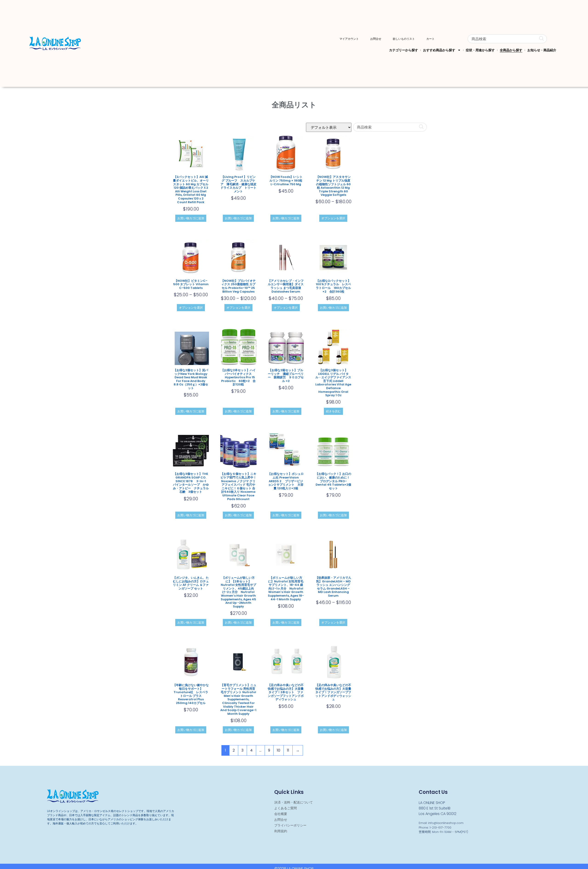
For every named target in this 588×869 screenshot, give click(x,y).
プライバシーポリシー (290, 825)
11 (288, 750)
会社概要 (280, 814)
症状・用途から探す (480, 50)
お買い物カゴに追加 (190, 218)
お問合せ (375, 38)
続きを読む (333, 411)
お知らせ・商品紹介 (541, 50)
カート (430, 38)
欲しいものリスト (404, 38)
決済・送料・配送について (293, 802)
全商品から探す (511, 50)
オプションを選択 (333, 218)
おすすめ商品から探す (439, 50)
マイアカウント (349, 38)
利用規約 (280, 831)
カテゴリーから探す (403, 50)
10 (278, 750)
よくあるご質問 (285, 808)
